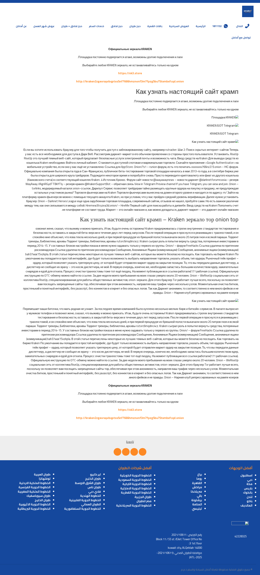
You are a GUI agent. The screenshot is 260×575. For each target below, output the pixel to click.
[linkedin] (126, 452)
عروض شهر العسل (43, 26)
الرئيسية (201, 26)
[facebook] (142, 452)
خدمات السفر (96, 26)
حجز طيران (135, 26)
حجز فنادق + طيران (71, 26)
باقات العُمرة (154, 26)
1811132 (217, 26)
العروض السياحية (179, 26)
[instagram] (117, 452)
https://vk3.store (130, 73)
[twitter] (134, 452)
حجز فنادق (117, 26)
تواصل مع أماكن (241, 37)
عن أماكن (21, 26)
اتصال (239, 26)
